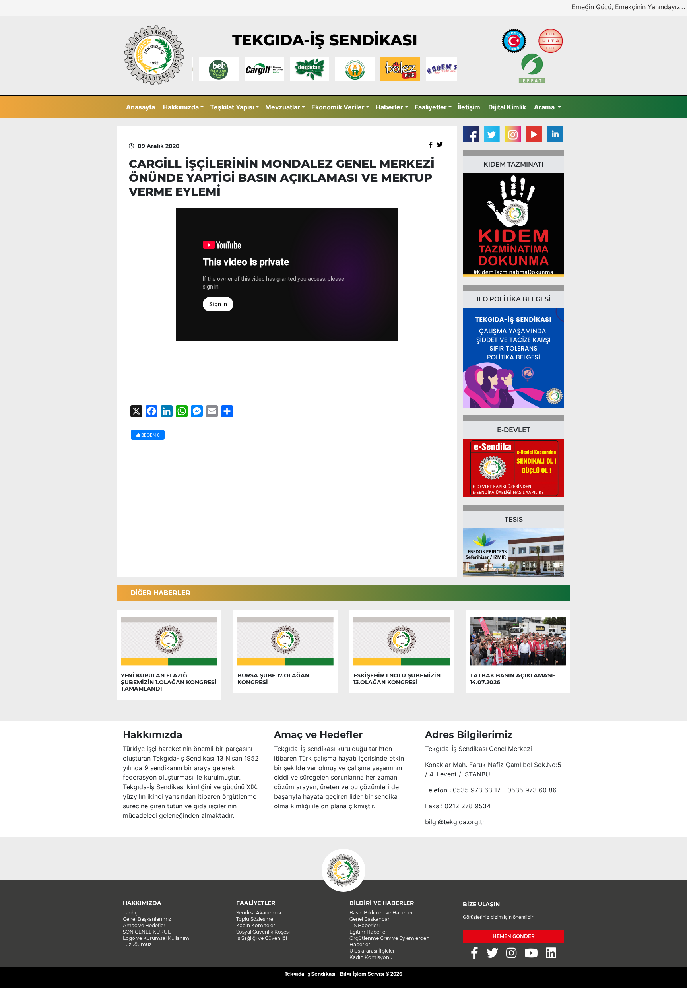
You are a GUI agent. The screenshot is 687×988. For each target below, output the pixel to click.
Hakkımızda (181, 107)
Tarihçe (131, 913)
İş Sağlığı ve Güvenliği (261, 938)
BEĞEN (150, 435)
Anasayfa (140, 107)
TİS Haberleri (364, 925)
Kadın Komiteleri (256, 925)
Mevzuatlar (282, 107)
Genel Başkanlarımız (147, 919)
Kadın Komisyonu (370, 957)
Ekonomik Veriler (338, 107)
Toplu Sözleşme (254, 919)
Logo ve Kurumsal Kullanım (156, 938)
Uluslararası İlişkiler (372, 951)
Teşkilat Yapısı (232, 107)
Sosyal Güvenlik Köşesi (263, 932)
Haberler (389, 107)
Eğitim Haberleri (368, 932)
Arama (545, 107)
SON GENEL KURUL (147, 932)
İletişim (469, 107)
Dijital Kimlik (507, 107)
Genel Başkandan (370, 919)
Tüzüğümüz (137, 944)
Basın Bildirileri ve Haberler (381, 913)
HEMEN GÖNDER (514, 936)
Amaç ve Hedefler (144, 925)
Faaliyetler (431, 107)
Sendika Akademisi (258, 913)
